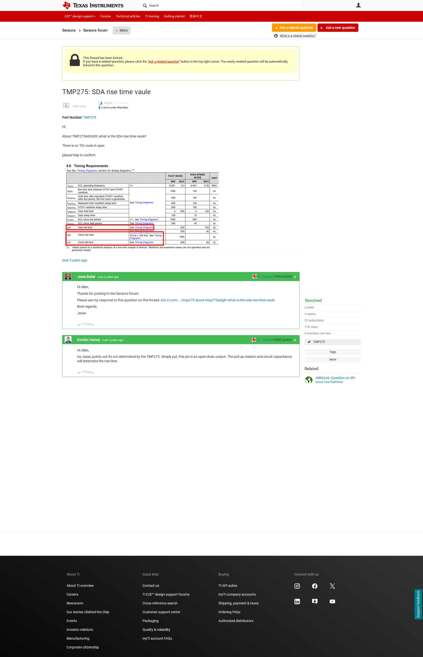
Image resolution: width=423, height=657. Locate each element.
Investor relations (80, 630)
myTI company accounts (237, 594)
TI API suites (227, 586)
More (124, 30)
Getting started (174, 16)
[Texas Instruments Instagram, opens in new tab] (297, 588)
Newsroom (75, 603)
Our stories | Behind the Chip (88, 612)
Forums (105, 16)
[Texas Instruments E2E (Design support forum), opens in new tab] (315, 603)
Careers (72, 594)
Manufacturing (78, 638)
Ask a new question (340, 28)
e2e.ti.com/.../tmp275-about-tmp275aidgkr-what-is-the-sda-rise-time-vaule (218, 300)
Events (72, 621)
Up (79, 325)
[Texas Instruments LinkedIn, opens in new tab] (297, 603)
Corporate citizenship (83, 647)
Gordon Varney (89, 340)
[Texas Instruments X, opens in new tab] (332, 588)
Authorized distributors (235, 621)
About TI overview (80, 586)
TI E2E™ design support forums (165, 594)
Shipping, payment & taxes (238, 603)
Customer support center (161, 612)
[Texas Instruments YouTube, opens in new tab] (332, 603)
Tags (332, 352)
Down (93, 325)
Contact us (150, 586)
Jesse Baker (86, 277)
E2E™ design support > (80, 16)
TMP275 (319, 342)
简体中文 (195, 16)
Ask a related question (296, 28)
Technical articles (128, 16)
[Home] (96, 5)
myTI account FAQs (157, 638)
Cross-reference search (159, 603)
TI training (152, 16)
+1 (295, 277)
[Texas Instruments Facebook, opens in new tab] (315, 588)
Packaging (150, 621)
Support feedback (418, 604)
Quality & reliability (156, 630)
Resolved (313, 300)
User (358, 5)
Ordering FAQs (229, 612)
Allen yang (79, 106)
